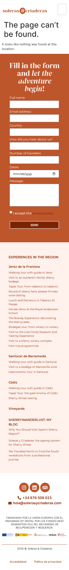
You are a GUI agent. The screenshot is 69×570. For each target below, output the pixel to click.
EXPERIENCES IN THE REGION (33, 257)
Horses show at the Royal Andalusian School (33, 311)
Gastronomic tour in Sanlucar (28, 372)
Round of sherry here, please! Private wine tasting (33, 293)
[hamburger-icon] (62, 9)
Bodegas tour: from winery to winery (33, 327)
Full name (17, 98)
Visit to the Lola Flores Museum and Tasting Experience (33, 334)
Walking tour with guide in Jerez (30, 272)
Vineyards (17, 408)
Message (16, 181)
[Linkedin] (34, 487)
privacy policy (42, 213)
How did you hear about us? (31, 139)
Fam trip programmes (24, 346)
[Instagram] (24, 487)
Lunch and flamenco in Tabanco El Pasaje (32, 302)
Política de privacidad (47, 561)
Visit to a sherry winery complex (30, 341)
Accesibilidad (18, 561)
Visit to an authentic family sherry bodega (31, 279)
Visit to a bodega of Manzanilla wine (33, 367)
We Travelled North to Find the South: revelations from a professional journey (34, 455)
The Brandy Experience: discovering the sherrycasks (32, 320)
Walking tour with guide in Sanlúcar (33, 362)
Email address (20, 111)
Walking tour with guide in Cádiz (31, 388)
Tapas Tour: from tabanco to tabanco (33, 286)
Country (16, 125)
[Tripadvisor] (45, 487)
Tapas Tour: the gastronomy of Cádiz (33, 393)
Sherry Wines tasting (23, 398)
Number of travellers (25, 153)
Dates (14, 167)
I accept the (33, 213)
